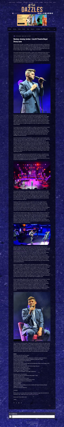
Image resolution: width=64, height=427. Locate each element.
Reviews (14, 29)
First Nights (38, 29)
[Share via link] (21, 402)
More (48, 29)
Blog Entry (32, 29)
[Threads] (43, 13)
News (28, 29)
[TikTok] (50, 13)
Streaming (43, 29)
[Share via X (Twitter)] (16, 402)
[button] (54, 29)
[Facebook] (41, 13)
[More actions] (49, 36)
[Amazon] (48, 13)
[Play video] (32, 234)
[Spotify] (47, 13)
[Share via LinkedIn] (18, 402)
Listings (19, 29)
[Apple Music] (45, 13)
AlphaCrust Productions (34, 423)
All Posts (9, 29)
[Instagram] (38, 13)
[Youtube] (52, 13)
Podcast (23, 29)
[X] (40, 13)
